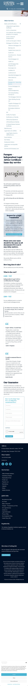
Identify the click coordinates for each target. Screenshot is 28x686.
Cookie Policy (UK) (6, 518)
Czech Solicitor (8, 137)
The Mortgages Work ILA (14, 97)
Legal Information (6, 512)
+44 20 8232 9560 (20, 9)
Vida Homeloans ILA (13, 105)
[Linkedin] (6, 464)
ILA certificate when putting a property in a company (13, 33)
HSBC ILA (10, 61)
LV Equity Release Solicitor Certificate (13, 125)
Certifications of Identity (12, 117)
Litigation (4, 486)
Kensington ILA (12, 68)
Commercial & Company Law (11, 148)
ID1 (7, 112)
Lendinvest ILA (12, 72)
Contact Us (4, 460)
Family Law (5, 480)
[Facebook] (10, 464)
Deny (14, 677)
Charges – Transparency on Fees (10, 505)
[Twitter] (3, 464)
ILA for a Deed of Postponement (10, 37)
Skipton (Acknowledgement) (13, 89)
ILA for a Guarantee (11, 30)
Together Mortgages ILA (14, 103)
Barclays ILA (11, 48)
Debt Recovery (8, 128)
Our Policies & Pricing (16, 684)
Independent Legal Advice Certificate (12, 27)
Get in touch (9, 436)
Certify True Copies (11, 114)
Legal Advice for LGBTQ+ (10, 130)
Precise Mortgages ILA (14, 86)
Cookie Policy (10, 684)
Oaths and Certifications (10, 24)
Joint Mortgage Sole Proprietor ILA (13, 64)
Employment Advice (9, 142)
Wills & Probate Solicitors (8, 473)
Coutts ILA (11, 52)
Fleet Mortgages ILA (13, 59)
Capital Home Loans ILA (14, 50)
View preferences (14, 681)
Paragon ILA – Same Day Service (14, 83)
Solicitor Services (6, 490)
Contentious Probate (7, 475)
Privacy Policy (5, 514)
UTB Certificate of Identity (12, 122)
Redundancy (5, 484)
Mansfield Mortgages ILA (14, 75)
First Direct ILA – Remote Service (14, 55)
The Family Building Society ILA (13, 93)
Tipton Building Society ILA (14, 100)
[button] (26, 662)
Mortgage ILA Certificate (12, 43)
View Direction (6, 555)
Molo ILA (10, 80)
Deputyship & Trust (6, 477)
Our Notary (7, 139)
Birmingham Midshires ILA (14, 109)
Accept (14, 674)
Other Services (9, 21)
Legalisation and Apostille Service (10, 145)
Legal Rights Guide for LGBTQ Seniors (12, 134)
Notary (3, 488)
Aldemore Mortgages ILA (14, 45)
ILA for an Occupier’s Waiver (13, 40)
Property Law (5, 482)
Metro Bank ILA (12, 77)
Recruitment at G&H (7, 499)
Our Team (4, 501)
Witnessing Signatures (12, 119)
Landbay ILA (11, 70)
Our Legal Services (6, 507)
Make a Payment (6, 503)
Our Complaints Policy (7, 516)
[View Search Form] (7, 9)
